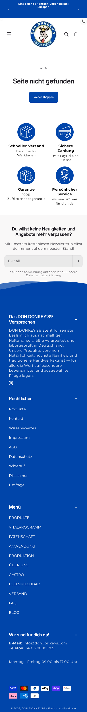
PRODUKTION (21, 556)
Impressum (19, 437)
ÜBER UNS (19, 565)
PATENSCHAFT (22, 537)
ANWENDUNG (22, 546)
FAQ (12, 603)
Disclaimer (18, 475)
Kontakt (16, 418)
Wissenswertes (22, 428)
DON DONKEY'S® (34, 708)
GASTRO (16, 575)
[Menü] (9, 34)
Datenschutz (20, 456)
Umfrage (17, 485)
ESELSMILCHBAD (24, 584)
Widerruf (17, 466)
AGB (13, 447)
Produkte (17, 409)
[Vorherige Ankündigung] (8, 9)
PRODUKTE (19, 518)
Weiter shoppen (44, 97)
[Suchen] (66, 34)
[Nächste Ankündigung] (79, 9)
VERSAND (18, 594)
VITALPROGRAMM (25, 527)
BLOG (14, 612)
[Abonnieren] (77, 261)
